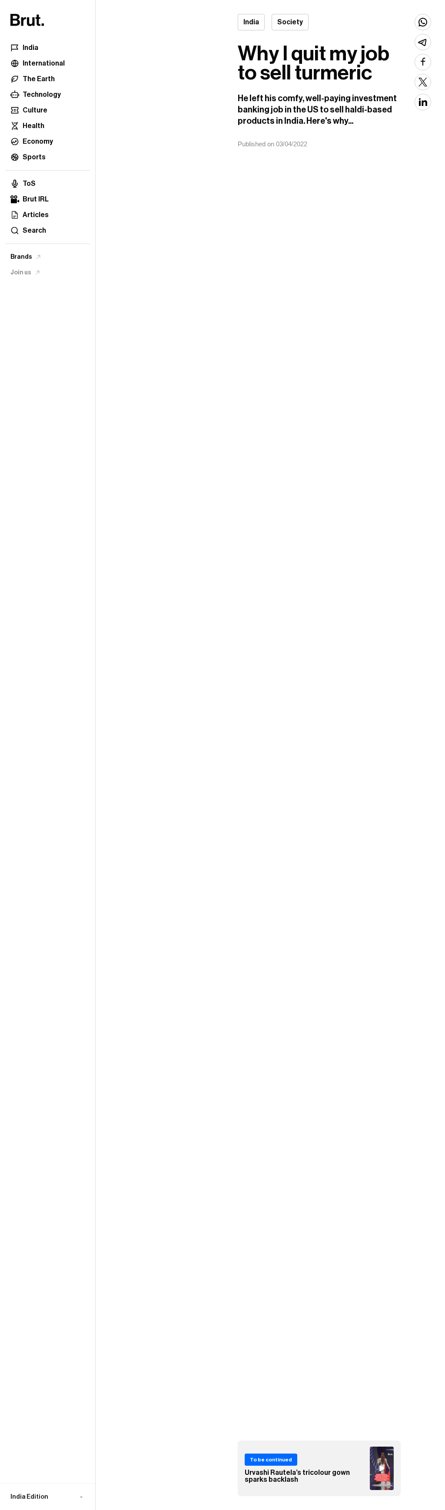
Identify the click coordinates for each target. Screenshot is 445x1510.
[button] (47, 1497)
